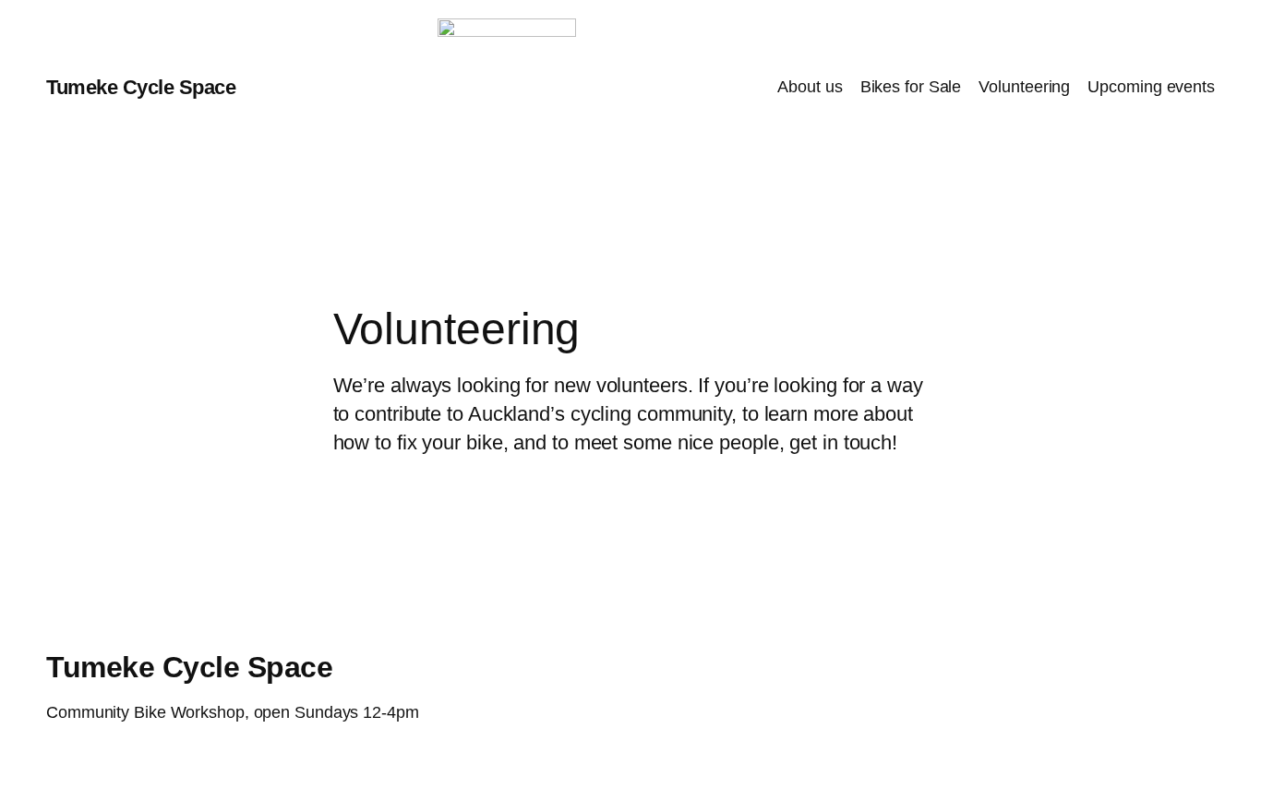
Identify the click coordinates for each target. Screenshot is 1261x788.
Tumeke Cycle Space (140, 87)
